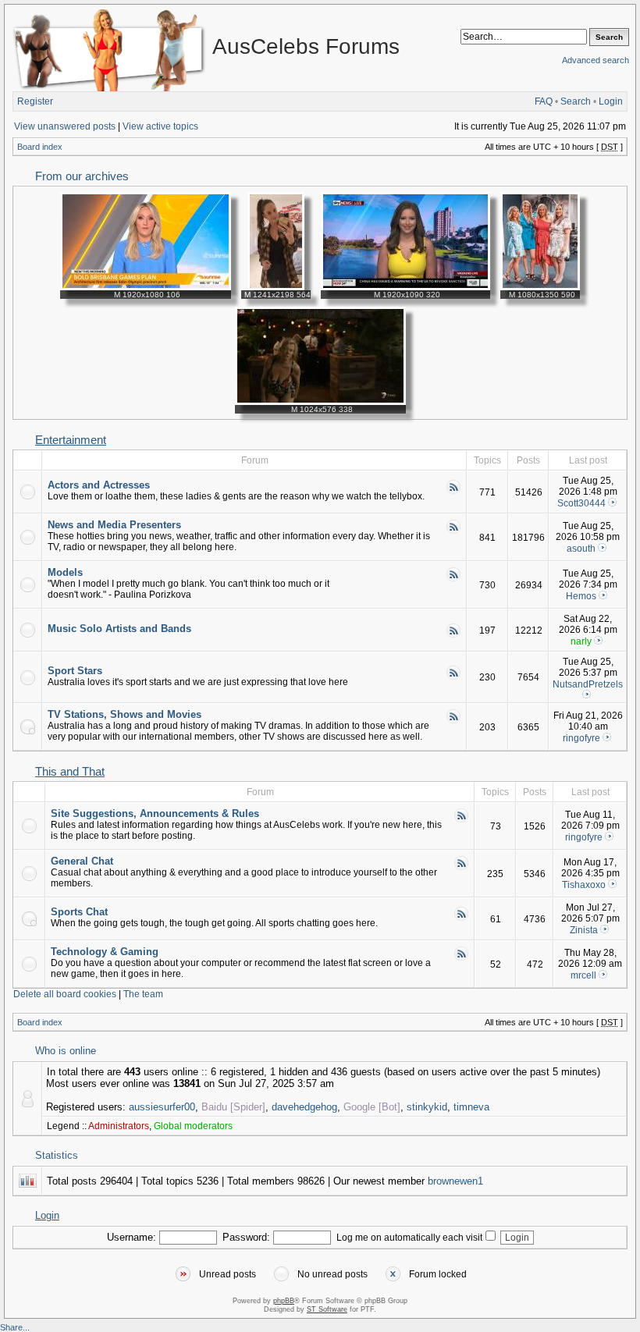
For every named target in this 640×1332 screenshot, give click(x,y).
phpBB (283, 1301)
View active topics (160, 126)
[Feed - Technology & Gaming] (461, 958)
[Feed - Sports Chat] (461, 918)
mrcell (583, 975)
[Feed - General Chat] (461, 867)
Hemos (581, 596)
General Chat (82, 861)
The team (143, 994)
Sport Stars (75, 671)
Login (611, 101)
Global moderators (193, 1126)
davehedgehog (304, 1107)
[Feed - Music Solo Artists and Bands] (453, 635)
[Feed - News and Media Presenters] (453, 531)
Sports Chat (79, 912)
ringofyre (581, 738)
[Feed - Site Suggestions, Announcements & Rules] (461, 820)
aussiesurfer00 (162, 1107)
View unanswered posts (65, 126)
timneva (471, 1107)
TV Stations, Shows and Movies (124, 714)
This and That (70, 771)
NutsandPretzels (588, 684)
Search (575, 101)
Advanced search (595, 60)
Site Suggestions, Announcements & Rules (155, 813)
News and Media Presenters (114, 525)
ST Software (327, 1309)
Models (65, 572)
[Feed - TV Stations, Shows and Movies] (453, 721)
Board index (39, 146)
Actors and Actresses (99, 485)
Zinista (584, 930)
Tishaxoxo (584, 884)
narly (581, 641)
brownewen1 (455, 1181)
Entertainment (70, 440)
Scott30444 (581, 503)
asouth (581, 548)
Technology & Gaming (104, 951)
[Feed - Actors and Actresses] (453, 491)
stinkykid (427, 1107)
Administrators (118, 1126)
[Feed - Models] (453, 579)
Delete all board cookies (64, 994)
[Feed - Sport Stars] (453, 677)
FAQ (544, 101)
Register (35, 101)
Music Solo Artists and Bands (119, 628)
